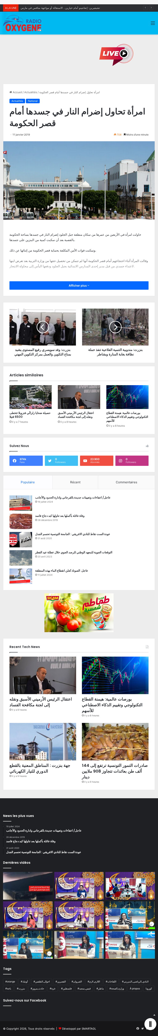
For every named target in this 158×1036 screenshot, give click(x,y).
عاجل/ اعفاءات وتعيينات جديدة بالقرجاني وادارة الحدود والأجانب (72, 497)
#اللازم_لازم (94, 981)
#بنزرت (21, 988)
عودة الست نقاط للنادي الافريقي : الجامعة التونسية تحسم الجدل (72, 534)
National (33, 100)
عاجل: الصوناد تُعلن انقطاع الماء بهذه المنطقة (61, 571)
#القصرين (61, 981)
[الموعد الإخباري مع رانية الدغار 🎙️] (79, 886)
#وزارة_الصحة (116, 988)
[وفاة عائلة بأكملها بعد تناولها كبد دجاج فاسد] (20, 521)
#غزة (52, 988)
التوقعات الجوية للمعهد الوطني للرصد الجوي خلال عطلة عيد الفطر (73, 552)
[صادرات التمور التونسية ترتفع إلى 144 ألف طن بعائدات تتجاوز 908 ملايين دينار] (115, 741)
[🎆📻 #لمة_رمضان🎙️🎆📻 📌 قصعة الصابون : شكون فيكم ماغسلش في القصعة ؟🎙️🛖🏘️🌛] (130, 886)
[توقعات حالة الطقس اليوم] (28, 915)
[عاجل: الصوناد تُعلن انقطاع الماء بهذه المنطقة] (20, 576)
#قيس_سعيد (84, 988)
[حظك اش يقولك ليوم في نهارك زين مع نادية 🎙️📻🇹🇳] (28, 945)
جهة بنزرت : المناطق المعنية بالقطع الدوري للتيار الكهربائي (39, 768)
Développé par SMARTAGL (79, 1028)
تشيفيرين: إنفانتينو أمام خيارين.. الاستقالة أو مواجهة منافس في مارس (60, 7)
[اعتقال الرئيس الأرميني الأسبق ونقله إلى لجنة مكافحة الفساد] (79, 397)
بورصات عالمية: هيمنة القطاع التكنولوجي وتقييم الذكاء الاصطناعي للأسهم (127, 417)
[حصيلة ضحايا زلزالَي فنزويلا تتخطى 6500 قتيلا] (30, 397)
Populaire (28, 482)
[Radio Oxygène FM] (22, 23)
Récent (75, 482)
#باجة (8, 988)
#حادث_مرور (37, 988)
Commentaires (126, 482)
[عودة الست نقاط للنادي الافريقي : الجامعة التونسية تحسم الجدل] (20, 539)
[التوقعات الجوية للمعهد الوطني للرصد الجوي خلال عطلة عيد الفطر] (20, 558)
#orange (10, 981)
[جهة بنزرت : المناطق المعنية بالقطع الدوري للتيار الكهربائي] (42, 741)
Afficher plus (78, 285)
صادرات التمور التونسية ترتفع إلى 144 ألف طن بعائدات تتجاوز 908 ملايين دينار (115, 771)
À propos (135, 988)
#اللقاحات (111, 981)
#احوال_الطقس (42, 981)
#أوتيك (24, 981)
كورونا (149, 988)
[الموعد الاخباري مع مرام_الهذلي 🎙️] (79, 915)
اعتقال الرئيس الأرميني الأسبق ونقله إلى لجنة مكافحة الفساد (76, 415)
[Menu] (153, 24)
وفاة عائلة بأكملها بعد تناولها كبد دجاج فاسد (60, 516)
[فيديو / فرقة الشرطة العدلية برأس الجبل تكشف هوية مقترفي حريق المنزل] (28, 886)
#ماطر (100, 988)
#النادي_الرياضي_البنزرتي (135, 981)
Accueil (17, 92)
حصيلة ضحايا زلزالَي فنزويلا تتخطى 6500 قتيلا (30, 415)
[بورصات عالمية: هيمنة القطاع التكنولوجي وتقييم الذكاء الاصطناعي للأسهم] (127, 397)
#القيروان (77, 981)
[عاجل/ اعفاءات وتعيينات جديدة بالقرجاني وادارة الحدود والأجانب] (20, 503)
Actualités (30, 92)
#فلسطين (66, 988)
